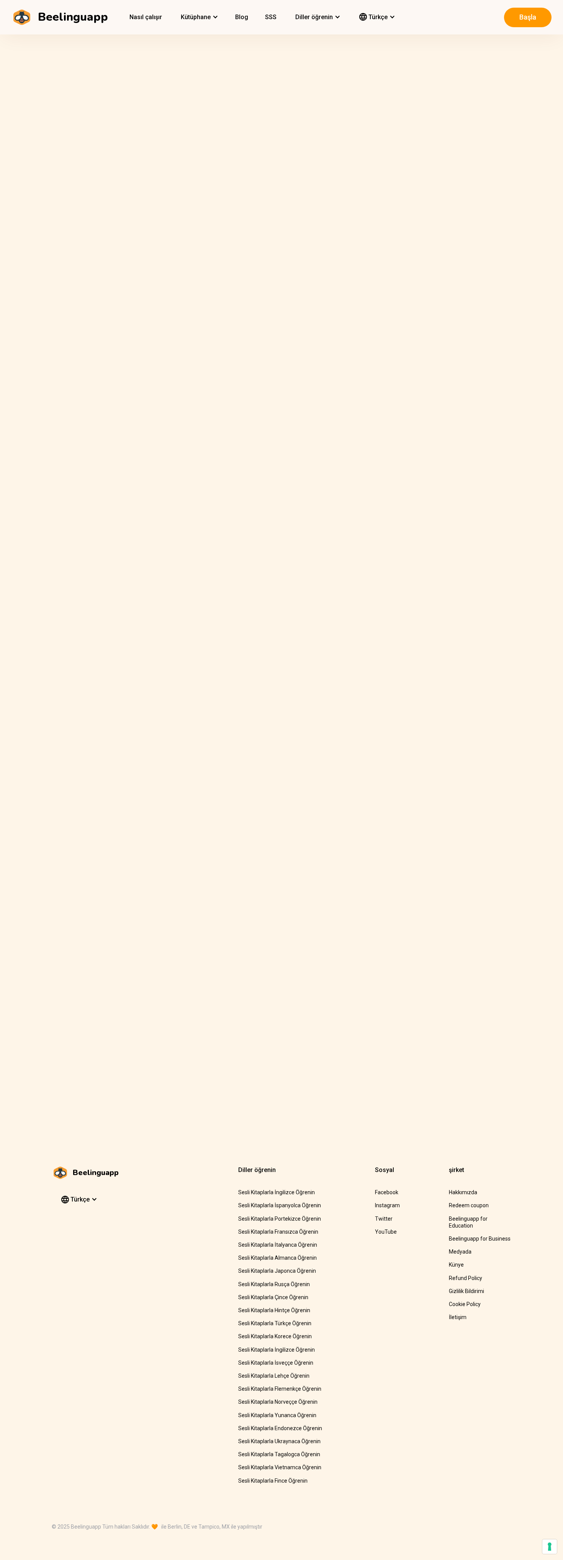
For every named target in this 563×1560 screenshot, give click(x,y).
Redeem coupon (469, 1205)
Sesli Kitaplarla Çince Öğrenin (273, 1297)
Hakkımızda (463, 1192)
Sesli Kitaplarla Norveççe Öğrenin (278, 1402)
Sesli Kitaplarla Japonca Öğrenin (277, 1271)
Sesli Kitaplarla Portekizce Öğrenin (279, 1219)
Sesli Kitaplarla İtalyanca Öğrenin (277, 1245)
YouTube (386, 1232)
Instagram (387, 1205)
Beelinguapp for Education (468, 1222)
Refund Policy (465, 1278)
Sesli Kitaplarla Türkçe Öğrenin (274, 1323)
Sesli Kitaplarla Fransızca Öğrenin (278, 1232)
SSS (271, 17)
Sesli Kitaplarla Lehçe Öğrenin (273, 1376)
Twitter (384, 1219)
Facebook (386, 1192)
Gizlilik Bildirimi (466, 1291)
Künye (456, 1265)
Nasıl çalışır (145, 17)
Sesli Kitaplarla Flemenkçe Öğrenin (279, 1389)
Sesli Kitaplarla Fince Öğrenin (273, 1481)
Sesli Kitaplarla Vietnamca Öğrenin (279, 1467)
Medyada (460, 1252)
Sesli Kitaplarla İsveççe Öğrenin (275, 1363)
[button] (198, 17)
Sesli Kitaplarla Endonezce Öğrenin (280, 1428)
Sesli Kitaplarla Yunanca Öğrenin (277, 1415)
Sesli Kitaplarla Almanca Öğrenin (277, 1258)
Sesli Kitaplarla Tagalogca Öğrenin (279, 1454)
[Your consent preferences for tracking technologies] (549, 1546)
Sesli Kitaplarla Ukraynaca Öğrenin (279, 1441)
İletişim (457, 1317)
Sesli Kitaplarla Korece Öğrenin (275, 1336)
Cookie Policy (465, 1304)
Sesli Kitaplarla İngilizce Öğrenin (276, 1192)
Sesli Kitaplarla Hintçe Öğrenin (274, 1310)
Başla (527, 17)
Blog (241, 17)
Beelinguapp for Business (480, 1239)
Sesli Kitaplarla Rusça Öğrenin (274, 1284)
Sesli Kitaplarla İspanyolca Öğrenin (279, 1205)
